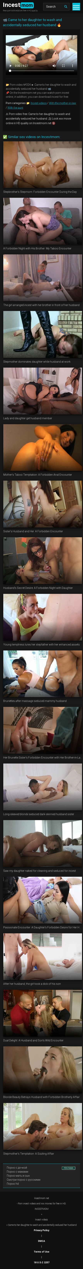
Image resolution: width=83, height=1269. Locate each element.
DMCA (41, 1241)
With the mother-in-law (62, 103)
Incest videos (39, 103)
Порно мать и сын (18, 1175)
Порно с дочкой (17, 1167)
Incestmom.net (41, 1198)
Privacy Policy (41, 1230)
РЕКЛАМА (68, 1168)
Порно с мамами (17, 1171)
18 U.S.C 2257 (41, 1262)
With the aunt (15, 107)
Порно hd (13, 1183)
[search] (65, 7)
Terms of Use (41, 1251)
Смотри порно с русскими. (24, 1179)
